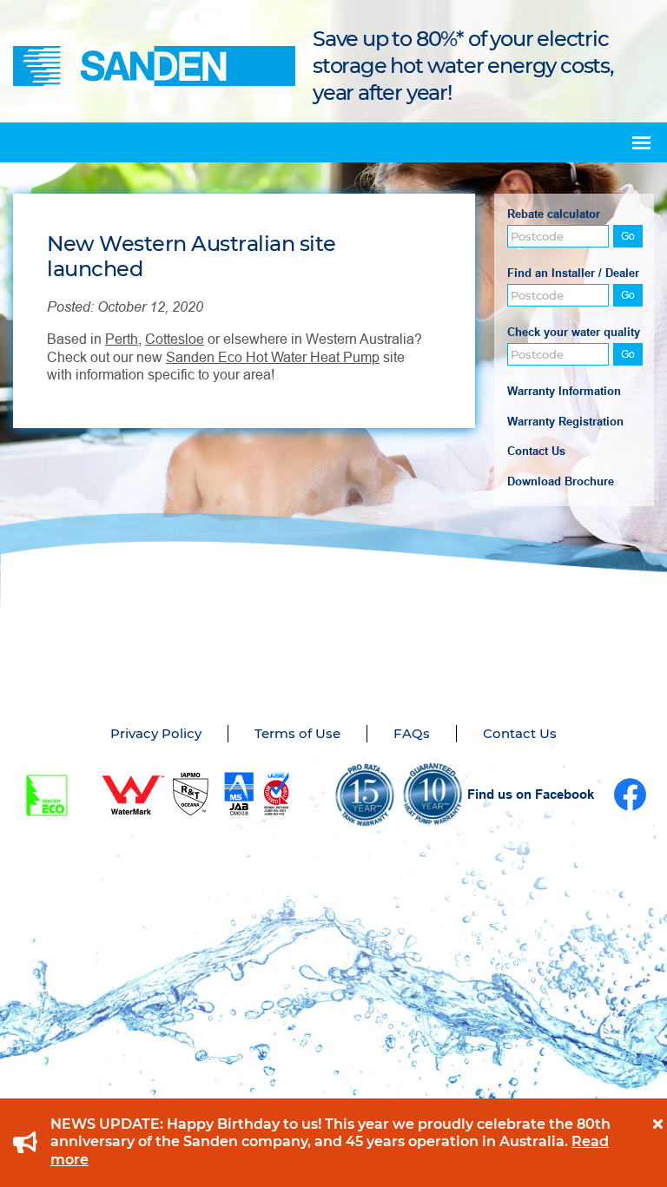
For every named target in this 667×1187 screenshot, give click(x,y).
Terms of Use (297, 733)
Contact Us (536, 451)
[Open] (641, 142)
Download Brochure (560, 481)
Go (628, 236)
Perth (121, 339)
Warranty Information (564, 391)
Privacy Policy (155, 733)
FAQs (411, 733)
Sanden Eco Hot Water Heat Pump (273, 357)
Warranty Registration (565, 421)
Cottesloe (174, 339)
